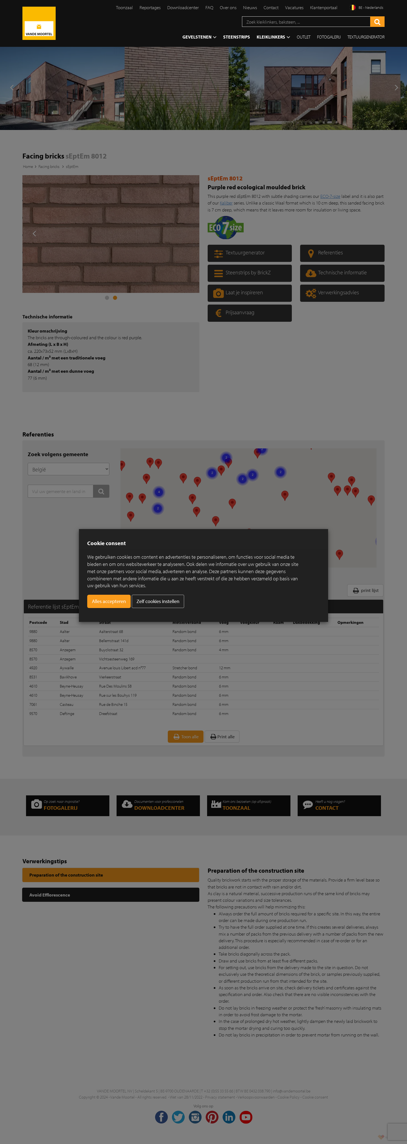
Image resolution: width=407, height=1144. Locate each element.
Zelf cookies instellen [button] (157, 601)
